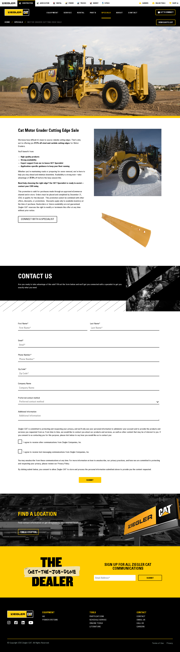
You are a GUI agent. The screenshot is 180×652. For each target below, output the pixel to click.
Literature (95, 627)
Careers (141, 627)
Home (7, 22)
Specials (106, 13)
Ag (43, 617)
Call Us (140, 623)
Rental (81, 13)
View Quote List (166, 23)
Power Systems (50, 620)
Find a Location (28, 532)
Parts (93, 13)
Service (68, 13)
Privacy (170, 643)
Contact (132, 13)
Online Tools (96, 623)
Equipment (52, 13)
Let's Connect (167, 12)
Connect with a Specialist (37, 219)
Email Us (141, 620)
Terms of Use (158, 643)
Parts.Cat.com (96, 617)
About (119, 13)
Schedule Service (97, 620)
